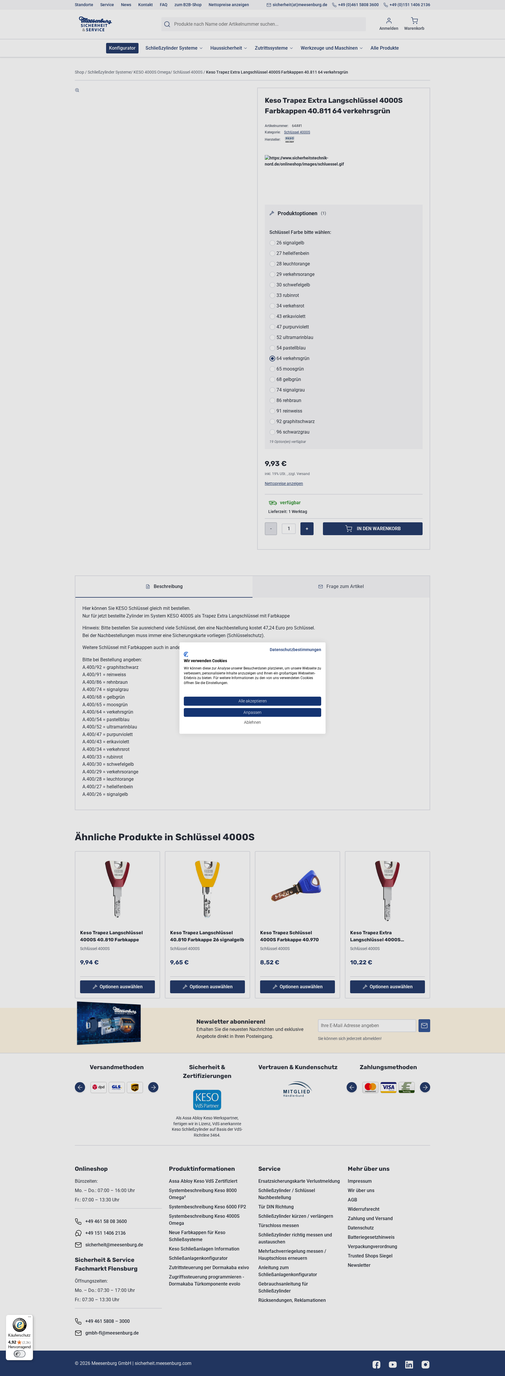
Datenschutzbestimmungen (295, 649)
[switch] (19, 1353)
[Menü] (29, 1318)
